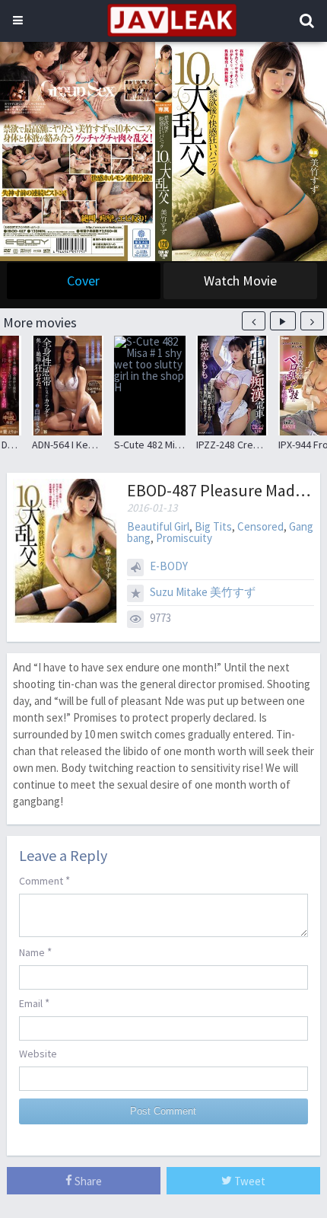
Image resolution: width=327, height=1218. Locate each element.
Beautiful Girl (158, 526)
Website (38, 1053)
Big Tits (213, 526)
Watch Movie (240, 280)
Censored (260, 526)
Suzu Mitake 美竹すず (203, 592)
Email (34, 1003)
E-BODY (169, 566)
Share (87, 1181)
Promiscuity (184, 538)
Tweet (248, 1181)
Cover (83, 280)
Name (35, 952)
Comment (44, 880)
